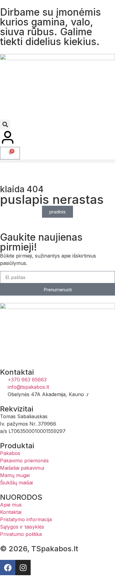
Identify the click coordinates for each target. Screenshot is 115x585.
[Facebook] (7, 567)
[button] (5, 125)
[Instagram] (23, 567)
